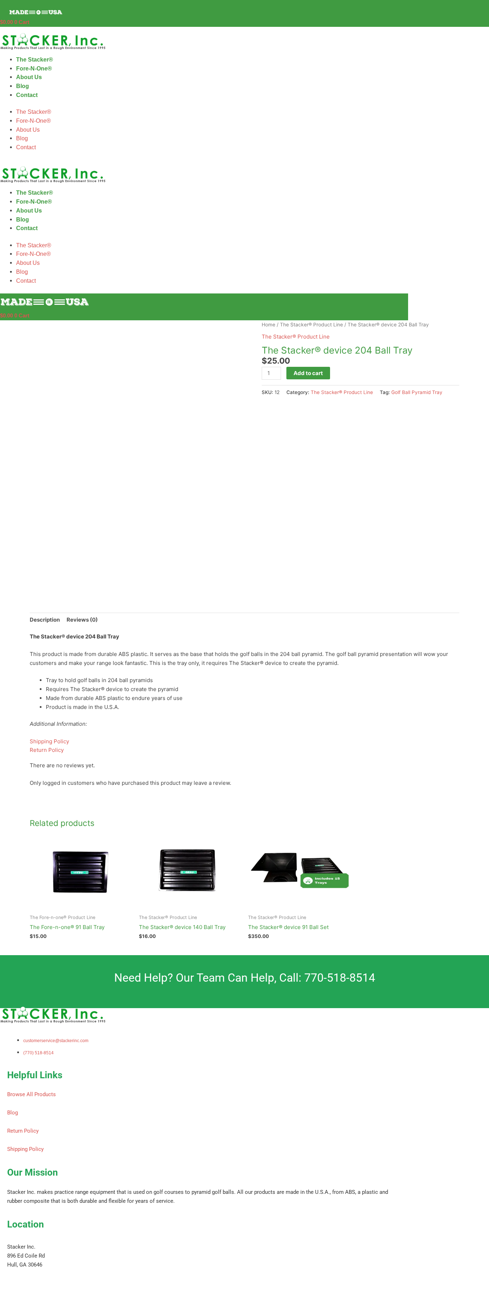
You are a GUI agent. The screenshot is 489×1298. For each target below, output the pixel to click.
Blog (22, 86)
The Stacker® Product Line (311, 324)
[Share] (74, 1284)
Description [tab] (45, 619)
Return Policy (47, 750)
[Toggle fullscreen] (44, 1284)
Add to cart (308, 373)
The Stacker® (34, 60)
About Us (29, 77)
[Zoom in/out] (14, 1284)
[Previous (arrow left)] (14, 1294)
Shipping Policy (49, 741)
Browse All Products (31, 1094)
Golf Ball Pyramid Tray (416, 392)
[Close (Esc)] (104, 1284)
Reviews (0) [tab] (82, 619)
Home (268, 324)
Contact (27, 95)
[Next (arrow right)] (44, 1294)
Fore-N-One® (34, 68)
